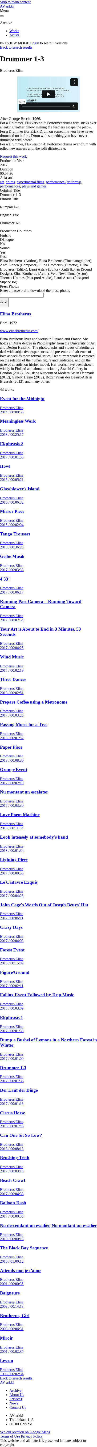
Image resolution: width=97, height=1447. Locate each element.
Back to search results (16, 47)
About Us (16, 1395)
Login (34, 43)
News (13, 1403)
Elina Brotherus (15, 313)
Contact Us (17, 1407)
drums (10, 182)
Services (15, 1399)
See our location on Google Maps (25, 1432)
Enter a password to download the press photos (35, 291)
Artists (14, 35)
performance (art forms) (63, 182)
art (2, 182)
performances (10, 186)
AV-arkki (7, 6)
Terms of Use (10, 1436)
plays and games (34, 186)
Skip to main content (15, 2)
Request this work (13, 156)
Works (14, 31)
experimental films (30, 182)
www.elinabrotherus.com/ (19, 331)
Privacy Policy (32, 1436)
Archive (15, 1390)
